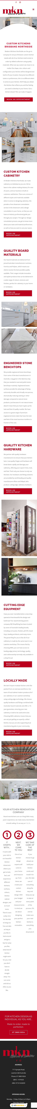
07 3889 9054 (21, 1076)
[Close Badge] (27, 1104)
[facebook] (17, 1060)
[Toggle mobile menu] (33, 9)
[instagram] (20, 1060)
